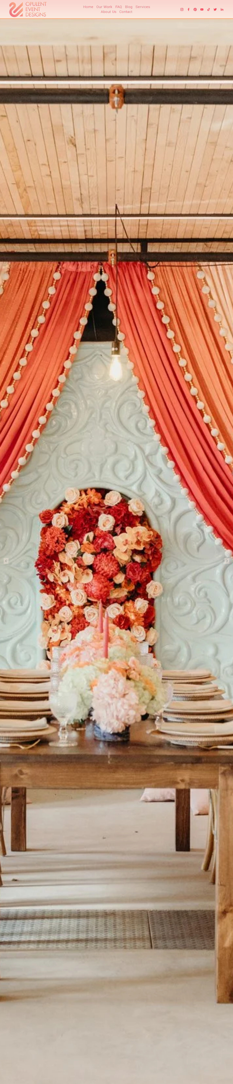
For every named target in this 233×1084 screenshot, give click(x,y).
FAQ (118, 7)
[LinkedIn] (222, 9)
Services (143, 7)
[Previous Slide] (6, 561)
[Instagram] (182, 9)
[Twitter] (215, 9)
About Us (108, 12)
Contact (126, 12)
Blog (129, 7)
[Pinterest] (195, 9)
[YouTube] (202, 9)
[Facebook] (188, 9)
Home (88, 7)
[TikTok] (208, 9)
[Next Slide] (226, 561)
